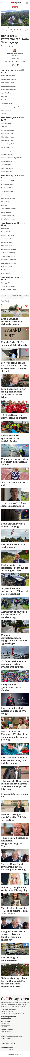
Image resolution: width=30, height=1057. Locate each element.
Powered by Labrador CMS (15, 1054)
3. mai (4, 295)
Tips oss (3, 3)
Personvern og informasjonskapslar (12, 1013)
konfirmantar (16, 295)
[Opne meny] (27, 3)
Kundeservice (5, 1025)
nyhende (25, 295)
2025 (9, 295)
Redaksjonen (5, 1023)
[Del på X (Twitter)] (15, 64)
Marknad (4, 1027)
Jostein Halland (6, 1018)
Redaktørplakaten (7, 1011)
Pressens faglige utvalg (8, 1009)
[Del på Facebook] (12, 64)
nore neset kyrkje (12, 298)
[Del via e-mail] (17, 64)
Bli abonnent (15, 7)
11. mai (21, 298)
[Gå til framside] (15, 3)
